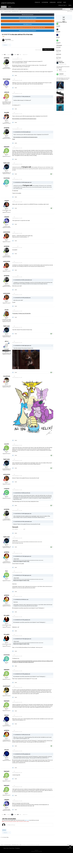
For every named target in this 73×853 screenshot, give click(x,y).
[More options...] (18, 58)
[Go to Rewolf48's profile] (6, 116)
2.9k (7, 723)
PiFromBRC (6, 615)
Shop (64, 2)
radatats (6, 200)
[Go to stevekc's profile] (6, 313)
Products (37, 2)
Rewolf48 (6, 112)
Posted (17, 59)
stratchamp (7, 178)
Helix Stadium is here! (27, 24)
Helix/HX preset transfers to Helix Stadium (28, 21)
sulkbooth (6, 92)
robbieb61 (6, 216)
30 (7, 579)
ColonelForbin (6, 376)
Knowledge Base (9, 9)
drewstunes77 (6, 686)
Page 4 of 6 (25, 54)
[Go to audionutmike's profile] (6, 236)
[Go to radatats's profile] (6, 204)
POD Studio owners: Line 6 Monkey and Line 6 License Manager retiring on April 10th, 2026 (27, 27)
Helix (13, 40)
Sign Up (70, 5)
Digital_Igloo (6, 162)
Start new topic (38, 49)
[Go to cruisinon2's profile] (6, 492)
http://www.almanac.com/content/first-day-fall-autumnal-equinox (24, 118)
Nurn (6, 571)
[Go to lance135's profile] (6, 447)
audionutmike (6, 232)
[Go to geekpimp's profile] (6, 555)
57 (7, 240)
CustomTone (45, 2)
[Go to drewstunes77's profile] (6, 690)
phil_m (6, 341)
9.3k (7, 352)
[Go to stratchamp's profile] (6, 182)
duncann (6, 715)
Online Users (16, 9)
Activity (9, 6)
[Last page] (20, 54)
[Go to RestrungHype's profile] (6, 83)
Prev (5, 54)
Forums (2, 9)
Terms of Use (5, 848)
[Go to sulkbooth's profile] (6, 96)
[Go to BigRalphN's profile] (6, 150)
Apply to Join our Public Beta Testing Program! (27, 17)
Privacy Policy (11, 848)
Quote (16, 75)
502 (7, 66)
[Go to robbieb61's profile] (6, 220)
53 (7, 560)
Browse (3, 6)
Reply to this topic (48, 49)
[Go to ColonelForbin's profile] (6, 380)
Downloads (53, 2)
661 (7, 225)
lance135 (6, 444)
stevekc (7, 309)
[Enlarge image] (21, 313)
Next (18, 54)
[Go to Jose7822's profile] (57, 24)
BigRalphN (6, 146)
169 (7, 100)
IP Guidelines (17, 848)
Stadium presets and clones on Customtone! (27, 30)
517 (7, 155)
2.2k (7, 209)
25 (7, 694)
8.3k (7, 497)
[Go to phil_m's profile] (6, 345)
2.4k (7, 171)
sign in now (27, 820)
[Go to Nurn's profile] (6, 574)
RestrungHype (6, 79)
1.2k (7, 121)
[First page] (2, 54)
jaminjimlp (8, 39)
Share (4, 42)
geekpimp (6, 552)
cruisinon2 (6, 488)
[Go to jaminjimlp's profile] (3, 40)
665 (7, 318)
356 (7, 624)
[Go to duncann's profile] (6, 719)
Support (59, 2)
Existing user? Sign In (62, 5)
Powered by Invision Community (36, 851)
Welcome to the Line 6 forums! (27, 14)
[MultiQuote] (13, 75)
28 (7, 186)
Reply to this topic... (12, 824)
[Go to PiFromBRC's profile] (6, 619)
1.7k (7, 384)
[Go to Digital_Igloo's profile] (6, 166)
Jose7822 (58, 26)
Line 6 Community (8, 3)
